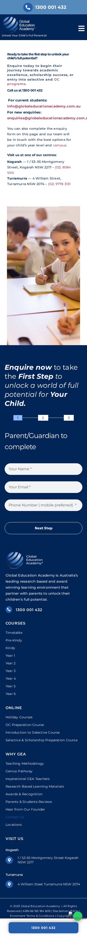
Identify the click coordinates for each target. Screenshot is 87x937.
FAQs (74, 911)
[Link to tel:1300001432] (27, 7)
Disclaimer (60, 911)
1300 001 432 (43, 928)
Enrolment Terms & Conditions (32, 916)
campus (59, 145)
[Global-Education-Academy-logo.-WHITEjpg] (19, 18)
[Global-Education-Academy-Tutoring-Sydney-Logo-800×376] (25, 553)
